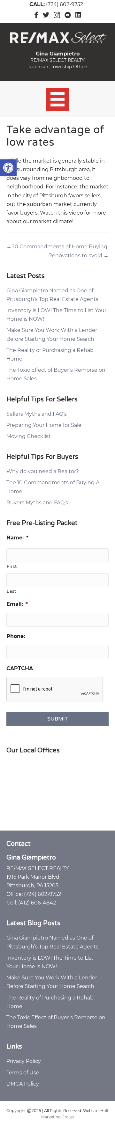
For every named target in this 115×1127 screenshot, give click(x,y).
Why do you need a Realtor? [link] (42, 471)
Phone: (15, 636)
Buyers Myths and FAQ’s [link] (37, 503)
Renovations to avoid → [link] (78, 255)
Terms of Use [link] (22, 1073)
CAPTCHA (19, 668)
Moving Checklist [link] (28, 436)
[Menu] (57, 99)
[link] (8, 167)
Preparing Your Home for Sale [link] (43, 425)
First (12, 566)
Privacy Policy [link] (23, 1061)
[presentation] (54, 689)
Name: (17, 538)
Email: (17, 604)
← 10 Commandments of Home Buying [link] (56, 247)
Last (11, 591)
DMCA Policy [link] (22, 1084)
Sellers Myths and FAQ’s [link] (36, 414)
